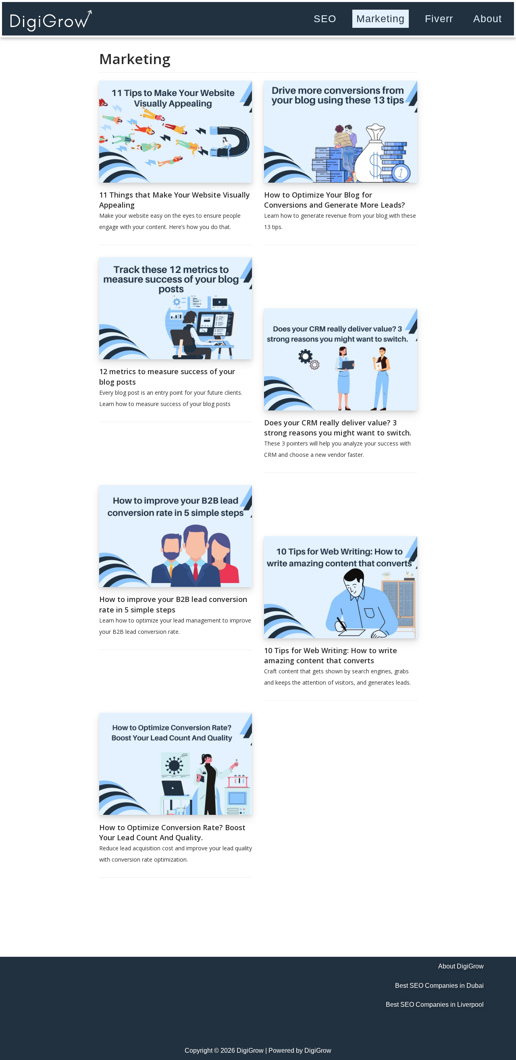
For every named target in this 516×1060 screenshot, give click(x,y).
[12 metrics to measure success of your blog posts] (175, 356)
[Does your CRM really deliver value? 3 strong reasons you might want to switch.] (340, 408)
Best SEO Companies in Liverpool (435, 1004)
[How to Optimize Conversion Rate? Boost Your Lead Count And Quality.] (175, 812)
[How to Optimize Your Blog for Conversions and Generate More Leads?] (340, 180)
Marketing (380, 18)
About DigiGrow (461, 966)
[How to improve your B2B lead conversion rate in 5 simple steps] (175, 584)
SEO (325, 18)
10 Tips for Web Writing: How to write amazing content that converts (330, 655)
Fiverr (439, 18)
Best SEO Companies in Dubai (439, 985)
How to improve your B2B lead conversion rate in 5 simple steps (173, 604)
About (487, 18)
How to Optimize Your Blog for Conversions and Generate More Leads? (334, 200)
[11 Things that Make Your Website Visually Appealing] (175, 180)
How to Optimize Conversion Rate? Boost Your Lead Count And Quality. (172, 832)
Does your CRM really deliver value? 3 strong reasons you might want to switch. (337, 427)
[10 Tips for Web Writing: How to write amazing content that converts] (340, 635)
